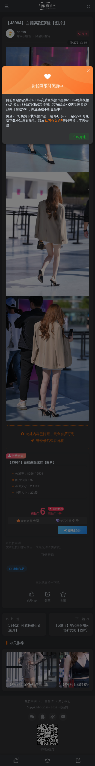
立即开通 (79, 136)
